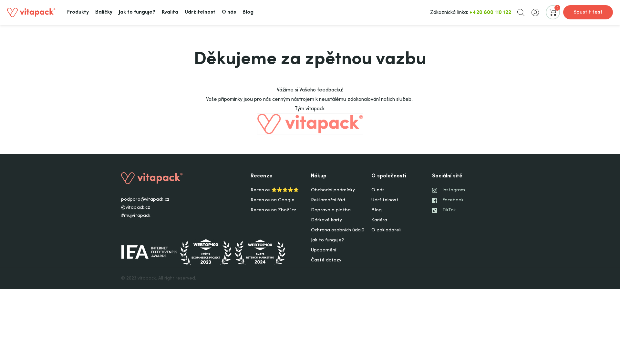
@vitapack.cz (135, 208)
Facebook (453, 200)
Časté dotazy (326, 260)
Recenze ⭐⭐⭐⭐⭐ (275, 190)
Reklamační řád (328, 200)
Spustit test (588, 12)
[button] (521, 12)
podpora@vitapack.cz (145, 199)
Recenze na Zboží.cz (273, 210)
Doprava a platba (331, 210)
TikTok (449, 210)
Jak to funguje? (327, 240)
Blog (376, 210)
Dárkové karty (326, 220)
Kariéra (379, 220)
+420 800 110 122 (490, 12)
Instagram (453, 190)
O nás (378, 190)
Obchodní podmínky (333, 190)
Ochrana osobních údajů (337, 230)
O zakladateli (386, 230)
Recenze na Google (272, 200)
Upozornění (323, 250)
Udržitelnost (384, 200)
